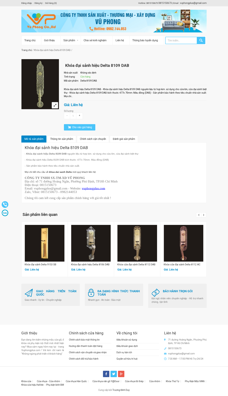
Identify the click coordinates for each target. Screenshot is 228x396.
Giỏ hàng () (51, 3)
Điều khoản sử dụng (127, 339)
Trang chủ (30, 40)
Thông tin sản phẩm (61, 139)
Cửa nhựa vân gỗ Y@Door (106, 381)
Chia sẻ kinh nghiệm (95, 40)
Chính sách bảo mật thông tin (84, 339)
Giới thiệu (49, 40)
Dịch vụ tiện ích (124, 352)
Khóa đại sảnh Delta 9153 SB (40, 264)
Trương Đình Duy (121, 390)
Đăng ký (38, 3)
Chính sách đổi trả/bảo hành (83, 358)
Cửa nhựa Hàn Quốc (76, 381)
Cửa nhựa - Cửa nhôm (48, 381)
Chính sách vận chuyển (93, 139)
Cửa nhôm (154, 381)
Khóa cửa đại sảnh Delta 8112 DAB (136, 264)
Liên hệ (120, 40)
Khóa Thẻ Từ (172, 381)
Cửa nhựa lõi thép (134, 381)
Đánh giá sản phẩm (124, 139)
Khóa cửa (26, 381)
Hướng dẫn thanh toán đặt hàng (85, 346)
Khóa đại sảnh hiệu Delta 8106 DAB (90, 264)
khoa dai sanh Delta (60, 172)
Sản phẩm (69, 40)
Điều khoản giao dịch (127, 346)
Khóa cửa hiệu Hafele (32, 384)
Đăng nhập (26, 3)
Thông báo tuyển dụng (145, 40)
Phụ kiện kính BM (55, 384)
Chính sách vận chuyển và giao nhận (88, 352)
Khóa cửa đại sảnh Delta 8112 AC (182, 264)
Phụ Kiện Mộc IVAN (194, 381)
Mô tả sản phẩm (33, 139)
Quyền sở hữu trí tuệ (127, 358)
